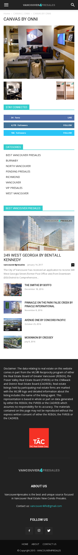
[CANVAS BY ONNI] (39, 77)
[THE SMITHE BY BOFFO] (13, 289)
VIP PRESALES (14, 188)
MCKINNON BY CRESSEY (39, 337)
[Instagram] (39, 530)
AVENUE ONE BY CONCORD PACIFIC (45, 320)
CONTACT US (49, 544)
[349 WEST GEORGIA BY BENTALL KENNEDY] (39, 233)
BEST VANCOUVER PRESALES (23, 155)
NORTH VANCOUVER (18, 166)
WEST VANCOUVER (17, 193)
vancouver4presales (14, 264)
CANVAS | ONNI (21, 13)
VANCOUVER (13, 182)
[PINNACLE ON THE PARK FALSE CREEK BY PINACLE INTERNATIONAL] (13, 307)
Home (7, 13)
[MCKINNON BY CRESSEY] (13, 342)
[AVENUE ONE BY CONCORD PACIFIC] (13, 324)
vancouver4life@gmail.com (46, 506)
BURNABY (12, 160)
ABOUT (35, 544)
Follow (67, 125)
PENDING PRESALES (18, 171)
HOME (25, 544)
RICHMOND (13, 177)
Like (70, 117)
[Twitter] (48, 530)
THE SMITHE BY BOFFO (38, 285)
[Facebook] (29, 530)
